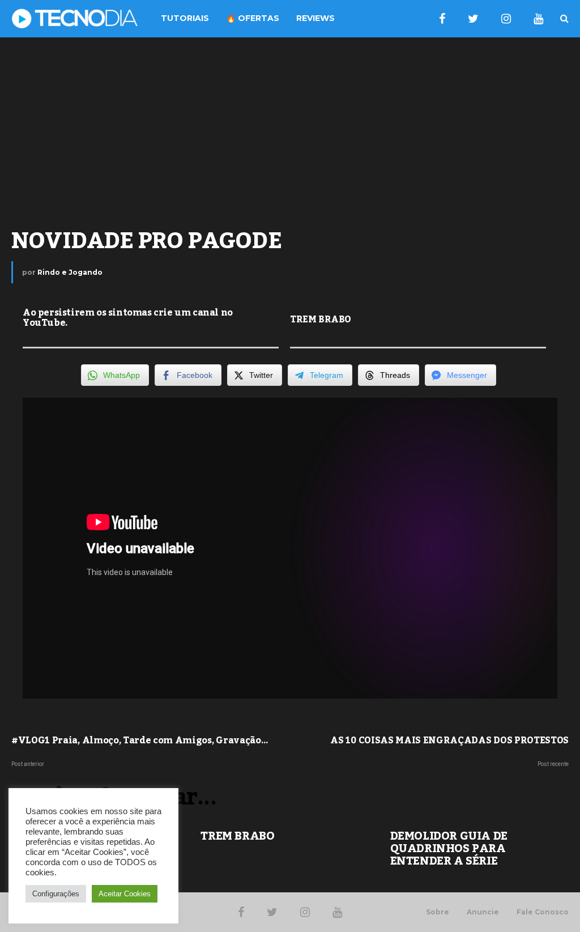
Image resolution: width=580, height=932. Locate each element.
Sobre (437, 912)
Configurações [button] (55, 894)
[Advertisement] (290, 128)
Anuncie (483, 912)
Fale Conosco (543, 912)
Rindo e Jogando (70, 272)
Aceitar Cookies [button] (125, 894)
